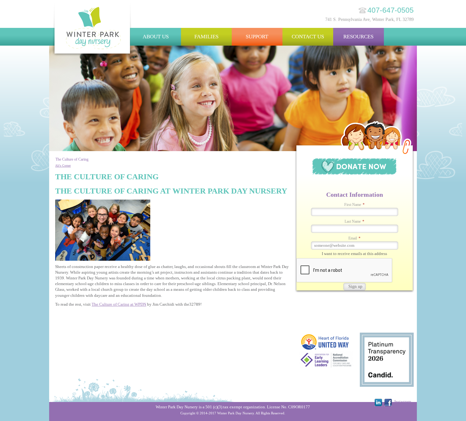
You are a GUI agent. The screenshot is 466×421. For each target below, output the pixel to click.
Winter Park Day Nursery (92, 30)
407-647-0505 (390, 10)
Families (206, 37)
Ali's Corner (63, 165)
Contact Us (308, 37)
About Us (156, 37)
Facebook (388, 402)
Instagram (402, 401)
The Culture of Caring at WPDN (119, 304)
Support (257, 37)
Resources (358, 37)
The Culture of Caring (71, 159)
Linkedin (378, 402)
